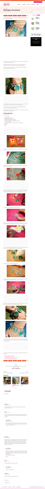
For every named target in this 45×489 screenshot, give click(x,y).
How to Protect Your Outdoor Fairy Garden (7, 385)
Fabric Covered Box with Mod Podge (8, 372)
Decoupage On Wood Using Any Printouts (7, 0)
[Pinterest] (41, 0)
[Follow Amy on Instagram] (15, 368)
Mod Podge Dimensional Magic (9, 117)
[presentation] (7, 380)
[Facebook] (38, 0)
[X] (42, 0)
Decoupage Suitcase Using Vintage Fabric (16, 386)
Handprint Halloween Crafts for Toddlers (24, 385)
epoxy (17, 279)
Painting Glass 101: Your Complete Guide (38, 18)
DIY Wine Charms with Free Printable (9, 355)
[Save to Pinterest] (15, 15)
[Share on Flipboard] (24, 15)
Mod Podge (6, 116)
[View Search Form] (40, 4)
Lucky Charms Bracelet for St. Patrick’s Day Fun (11, 358)
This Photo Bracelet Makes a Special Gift (10, 356)
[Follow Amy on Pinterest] (19, 368)
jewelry (17, 61)
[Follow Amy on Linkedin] (18, 368)
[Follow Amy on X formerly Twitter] (13, 368)
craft (11, 106)
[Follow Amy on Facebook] (12, 368)
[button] (12, 384)
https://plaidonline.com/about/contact (10, 454)
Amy (5, 11)
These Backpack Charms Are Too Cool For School (11, 357)
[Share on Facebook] (5, 15)
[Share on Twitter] (10, 15)
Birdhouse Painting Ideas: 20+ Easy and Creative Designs (38, 23)
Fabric (5, 121)
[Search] (40, 12)
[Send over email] (19, 15)
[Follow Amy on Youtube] (16, 368)
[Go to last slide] (3, 382)
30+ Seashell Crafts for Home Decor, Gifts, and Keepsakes (38, 28)
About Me (37, 4)
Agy (5, 411)
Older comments (6, 393)
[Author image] (3, 11)
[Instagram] (40, 0)
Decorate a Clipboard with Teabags (24, 372)
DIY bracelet (15, 64)
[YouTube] (44, 0)
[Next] (28, 382)
